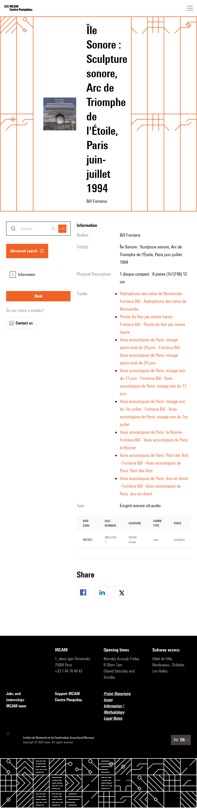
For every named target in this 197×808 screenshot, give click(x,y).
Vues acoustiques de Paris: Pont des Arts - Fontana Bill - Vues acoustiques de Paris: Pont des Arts (154, 463)
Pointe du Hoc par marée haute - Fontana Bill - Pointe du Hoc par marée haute (152, 324)
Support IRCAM (67, 693)
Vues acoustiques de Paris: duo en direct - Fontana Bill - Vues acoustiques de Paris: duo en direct (154, 486)
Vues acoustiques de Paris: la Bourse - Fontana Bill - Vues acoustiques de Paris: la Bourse (154, 439)
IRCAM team (16, 706)
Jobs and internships (15, 696)
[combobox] (38, 229)
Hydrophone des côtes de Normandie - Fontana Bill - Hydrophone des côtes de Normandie (153, 301)
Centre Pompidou (68, 699)
